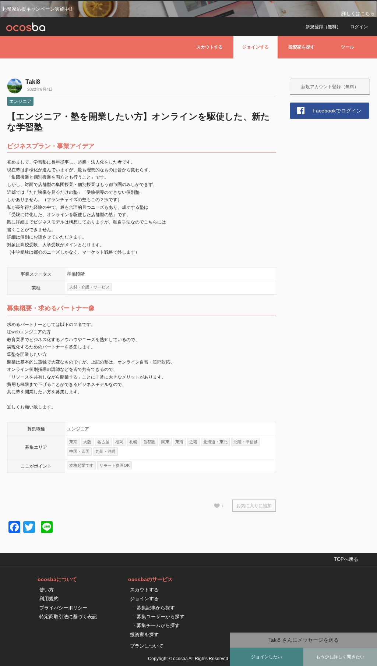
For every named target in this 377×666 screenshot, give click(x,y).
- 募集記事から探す (154, 607)
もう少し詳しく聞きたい (340, 656)
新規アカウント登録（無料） (330, 86)
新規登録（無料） (323, 26)
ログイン (359, 26)
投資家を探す (301, 47)
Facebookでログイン (337, 111)
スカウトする (209, 47)
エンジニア (20, 101)
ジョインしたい (266, 656)
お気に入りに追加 (254, 505)
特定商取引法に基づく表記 (68, 616)
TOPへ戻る (346, 559)
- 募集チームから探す (157, 625)
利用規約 (49, 598)
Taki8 (32, 82)
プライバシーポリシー (63, 607)
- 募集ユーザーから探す (159, 616)
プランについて (146, 646)
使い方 (46, 589)
